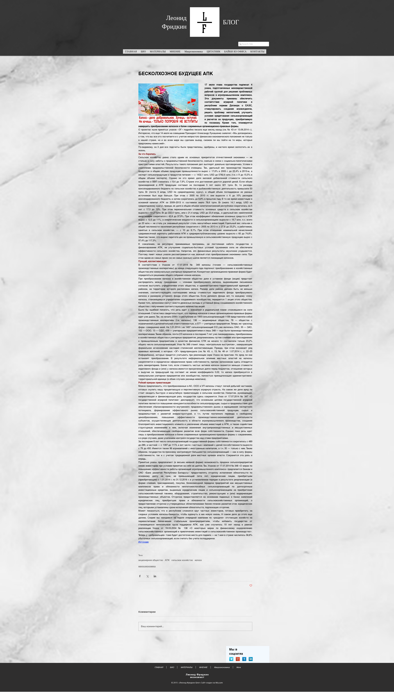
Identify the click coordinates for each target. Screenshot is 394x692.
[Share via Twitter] (147, 576)
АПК (167, 560)
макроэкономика (147, 566)
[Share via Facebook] (139, 576)
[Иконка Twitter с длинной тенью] (231, 659)
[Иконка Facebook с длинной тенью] (244, 659)
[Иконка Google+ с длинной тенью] (238, 659)
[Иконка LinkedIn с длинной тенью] (251, 659)
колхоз (198, 560)
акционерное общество (150, 560)
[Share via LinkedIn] (154, 576)
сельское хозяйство (182, 560)
